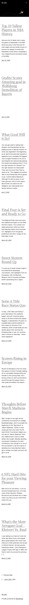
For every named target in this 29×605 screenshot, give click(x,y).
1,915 (10, 579)
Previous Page (7, 575)
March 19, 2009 (6, 386)
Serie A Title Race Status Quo (14, 303)
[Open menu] (26, 3)
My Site (4, 2)
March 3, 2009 (6, 558)
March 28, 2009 (6, 283)
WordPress (19, 599)
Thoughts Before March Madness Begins (14, 408)
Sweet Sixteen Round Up (12, 260)
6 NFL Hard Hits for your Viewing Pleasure (14, 478)
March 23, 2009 (6, 341)
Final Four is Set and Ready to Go (14, 212)
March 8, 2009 (6, 504)
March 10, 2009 (6, 456)
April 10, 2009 (6, 60)
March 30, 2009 (6, 240)
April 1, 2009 (5, 192)
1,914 (6, 579)
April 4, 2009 (6, 117)
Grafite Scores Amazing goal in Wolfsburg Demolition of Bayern (14, 86)
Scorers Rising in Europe (14, 360)
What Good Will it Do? (13, 137)
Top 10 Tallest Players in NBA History (13, 30)
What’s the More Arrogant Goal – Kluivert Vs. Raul (14, 526)
